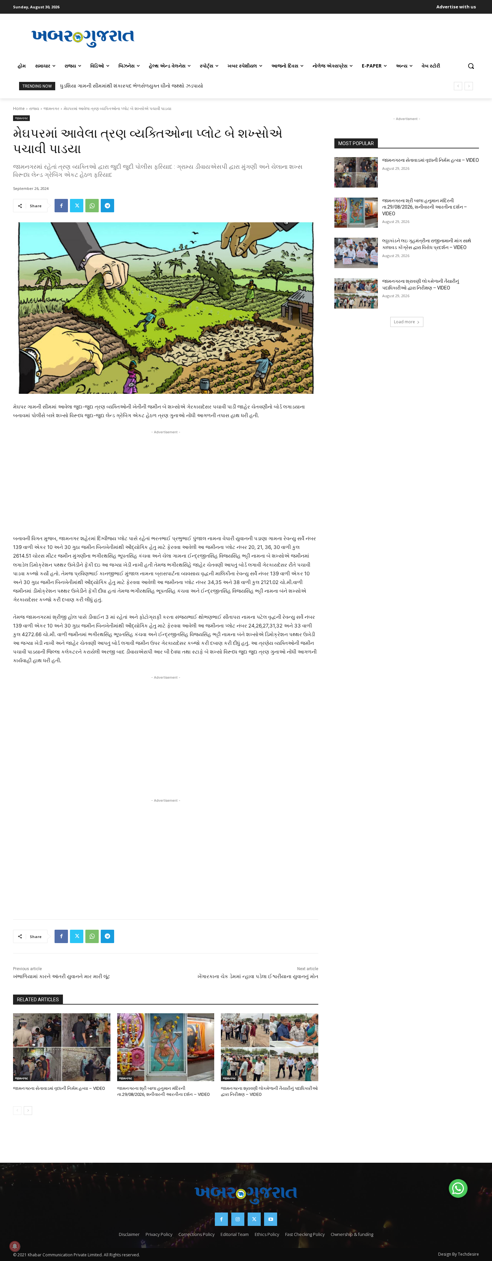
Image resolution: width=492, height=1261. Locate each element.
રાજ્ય (34, 108)
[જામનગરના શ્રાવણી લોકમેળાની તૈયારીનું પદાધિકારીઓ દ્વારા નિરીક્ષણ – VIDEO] (269, 1047)
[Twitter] (76, 205)
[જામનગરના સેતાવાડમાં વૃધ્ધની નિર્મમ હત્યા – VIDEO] (61, 1047)
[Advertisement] (316, 38)
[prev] (458, 86)
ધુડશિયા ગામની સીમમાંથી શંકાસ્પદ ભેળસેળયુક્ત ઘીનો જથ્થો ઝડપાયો (131, 86)
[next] (469, 86)
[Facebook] (61, 205)
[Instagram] (237, 1219)
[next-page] (28, 1110)
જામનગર (51, 108)
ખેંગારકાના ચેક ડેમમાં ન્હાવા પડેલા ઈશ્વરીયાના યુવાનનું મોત (257, 976)
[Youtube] (270, 1219)
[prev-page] (17, 1110)
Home (19, 108)
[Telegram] (107, 205)
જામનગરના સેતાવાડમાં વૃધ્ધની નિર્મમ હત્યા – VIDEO (59, 1088)
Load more (404, 322)
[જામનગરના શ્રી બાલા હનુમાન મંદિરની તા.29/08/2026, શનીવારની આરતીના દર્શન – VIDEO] (166, 1047)
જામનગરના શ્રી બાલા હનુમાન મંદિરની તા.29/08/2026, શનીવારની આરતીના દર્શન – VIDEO (424, 207)
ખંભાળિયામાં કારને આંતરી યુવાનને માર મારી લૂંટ (61, 976)
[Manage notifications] (14, 1246)
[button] (471, 66)
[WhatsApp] (92, 205)
